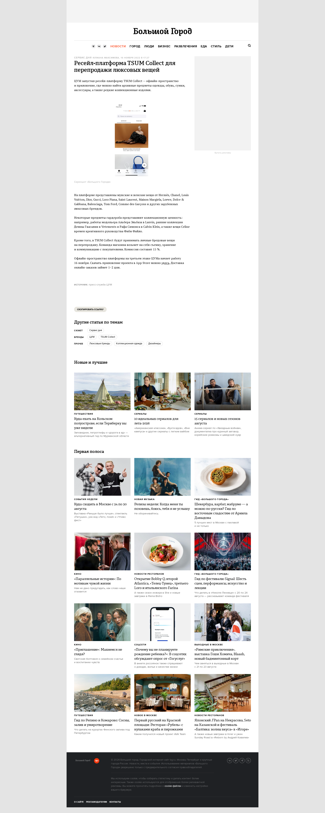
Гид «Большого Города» (211, 499)
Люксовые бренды (99, 343)
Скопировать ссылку (90, 309)
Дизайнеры (154, 343)
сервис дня (83, 57)
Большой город (82, 761)
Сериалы (140, 414)
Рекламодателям (96, 802)
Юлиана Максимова (106, 58)
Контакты (115, 802)
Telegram (244, 760)
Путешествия (83, 414)
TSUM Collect (108, 336)
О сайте (79, 802)
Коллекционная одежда (129, 343)
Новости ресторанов (149, 574)
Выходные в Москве (208, 644)
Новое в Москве (145, 715)
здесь (165, 263)
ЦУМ (92, 336)
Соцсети (140, 644)
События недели (86, 499)
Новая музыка (144, 499)
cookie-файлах (173, 786)
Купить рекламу (223, 153)
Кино (77, 574)
